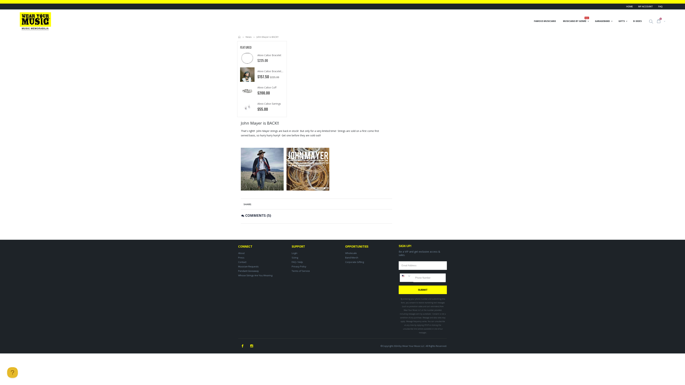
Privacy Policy (299, 266)
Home (629, 6)
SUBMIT (423, 289)
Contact (242, 262)
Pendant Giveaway (248, 271)
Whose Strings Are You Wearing (255, 275)
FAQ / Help (297, 262)
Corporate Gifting (354, 262)
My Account (645, 6)
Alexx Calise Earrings (269, 103)
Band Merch (351, 257)
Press (241, 257)
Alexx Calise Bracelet (269, 55)
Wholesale (351, 253)
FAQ (660, 6)
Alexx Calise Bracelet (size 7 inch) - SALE (280, 71)
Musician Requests (248, 266)
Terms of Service (301, 271)
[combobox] (406, 276)
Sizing (295, 257)
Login (294, 253)
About (241, 253)
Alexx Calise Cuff (266, 87)
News (249, 36)
